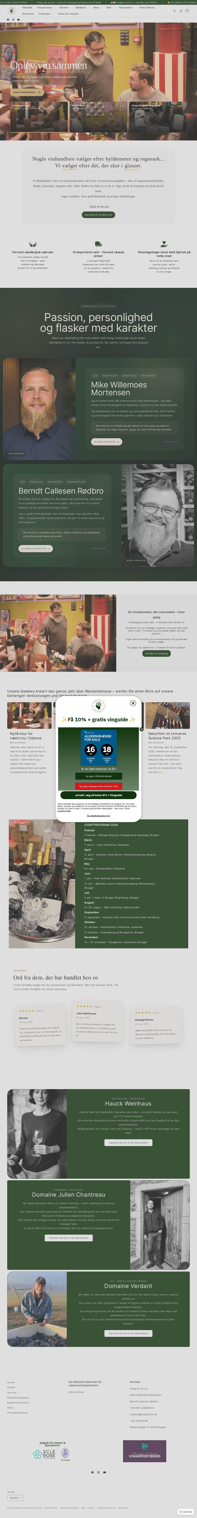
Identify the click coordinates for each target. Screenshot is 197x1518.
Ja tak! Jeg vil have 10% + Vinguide (98, 795)
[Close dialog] (133, 703)
